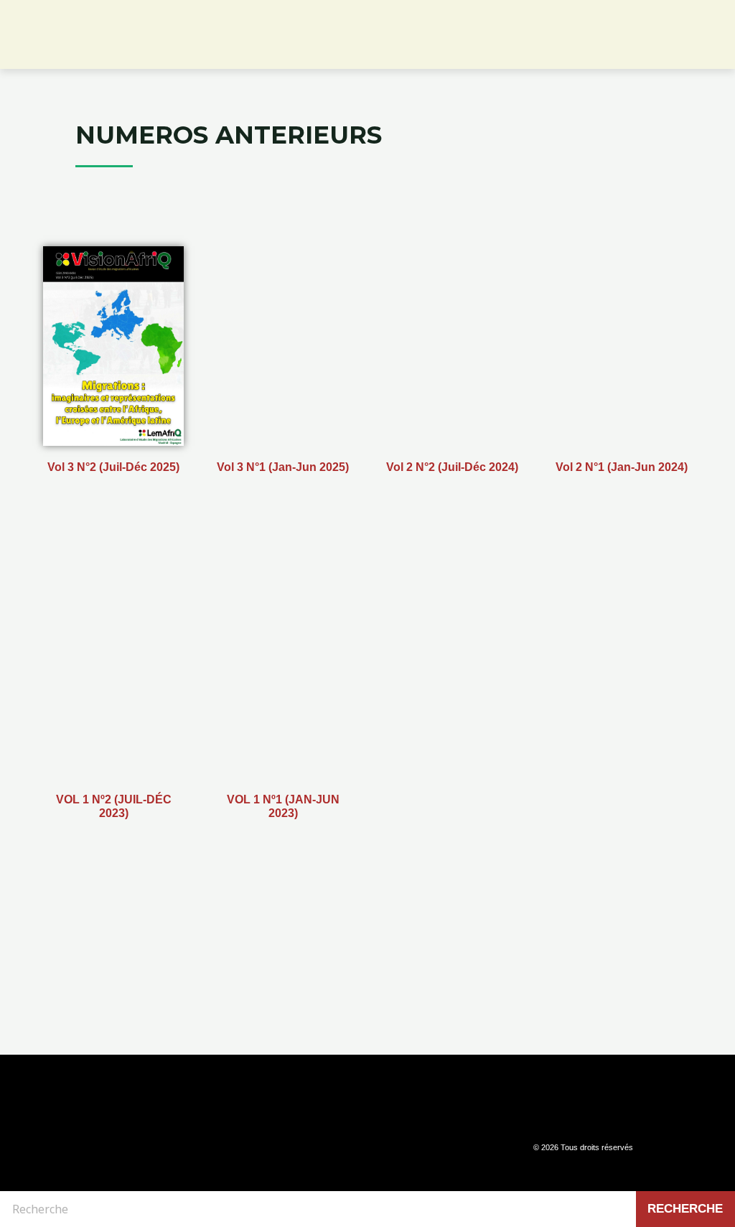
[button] (717, 42)
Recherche (685, 1209)
